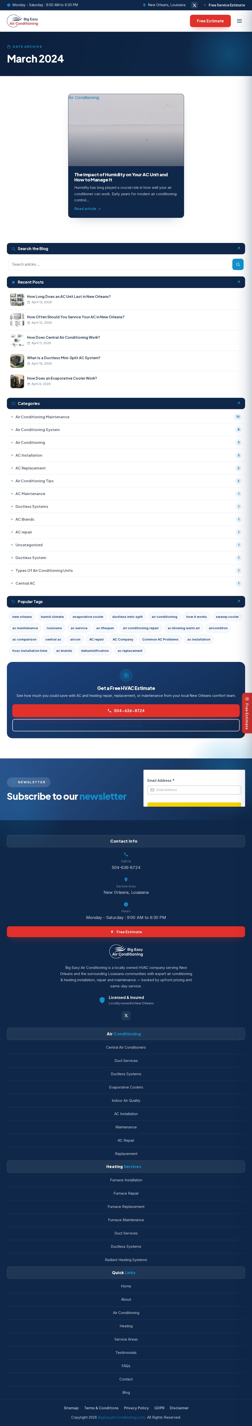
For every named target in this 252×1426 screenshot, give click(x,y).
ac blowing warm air (184, 628)
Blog (126, 1392)
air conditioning (164, 617)
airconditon (218, 628)
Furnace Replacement (126, 1206)
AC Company (123, 639)
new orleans (22, 617)
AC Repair (126, 1140)
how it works (196, 617)
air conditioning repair (141, 628)
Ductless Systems (126, 1074)
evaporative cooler (88, 617)
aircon (75, 639)
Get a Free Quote (126, 725)
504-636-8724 (129, 710)
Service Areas (126, 1339)
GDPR (159, 1408)
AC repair (96, 639)
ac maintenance (25, 628)
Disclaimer (179, 1408)
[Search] (238, 264)
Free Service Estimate (227, 5)
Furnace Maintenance (126, 1220)
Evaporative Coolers (126, 1087)
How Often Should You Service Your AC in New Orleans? (76, 317)
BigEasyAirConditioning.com (121, 1417)
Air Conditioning (126, 1313)
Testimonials (126, 1352)
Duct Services (126, 1060)
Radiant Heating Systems (126, 1260)
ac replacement (130, 651)
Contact (126, 1379)
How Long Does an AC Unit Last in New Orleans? (69, 296)
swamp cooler (227, 617)
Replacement (126, 1154)
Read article (85, 208)
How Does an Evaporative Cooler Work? (62, 378)
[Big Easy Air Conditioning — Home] (22, 21)
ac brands (64, 651)
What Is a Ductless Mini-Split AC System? (63, 357)
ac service (79, 628)
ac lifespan (105, 628)
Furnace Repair (126, 1193)
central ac (53, 639)
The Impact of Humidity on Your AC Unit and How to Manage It (121, 177)
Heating (126, 1326)
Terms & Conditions (101, 1408)
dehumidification (95, 651)
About (126, 1299)
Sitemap (71, 1408)
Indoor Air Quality (126, 1100)
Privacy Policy (136, 1408)
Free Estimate (210, 20)
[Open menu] (239, 21)
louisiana (54, 628)
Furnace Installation (126, 1180)
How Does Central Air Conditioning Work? (63, 337)
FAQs (126, 1366)
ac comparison (24, 639)
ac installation (198, 639)
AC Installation (126, 1114)
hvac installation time (29, 651)
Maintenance (126, 1127)
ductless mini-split (127, 617)
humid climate (52, 617)
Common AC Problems (160, 639)
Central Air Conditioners (126, 1047)
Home (126, 1286)
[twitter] (194, 5)
